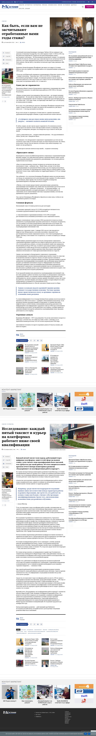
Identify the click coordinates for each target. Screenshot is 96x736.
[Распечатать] (37, 340)
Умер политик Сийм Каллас (77, 104)
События (4, 21)
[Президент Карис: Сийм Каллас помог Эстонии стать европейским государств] (45, 347)
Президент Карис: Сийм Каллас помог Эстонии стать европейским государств (57, 347)
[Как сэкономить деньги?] (27, 400)
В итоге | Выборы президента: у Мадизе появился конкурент (80, 98)
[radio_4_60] (84, 394)
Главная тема (72, 101)
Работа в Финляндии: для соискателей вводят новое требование (31, 370)
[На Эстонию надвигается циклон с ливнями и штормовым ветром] (19, 358)
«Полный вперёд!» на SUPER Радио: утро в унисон (45, 410)
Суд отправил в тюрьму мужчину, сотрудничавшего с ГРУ (79, 117)
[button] (82, 6)
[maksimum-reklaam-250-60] (84, 408)
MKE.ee (23, 42)
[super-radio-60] (84, 399)
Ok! (85, 733)
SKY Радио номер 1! (9, 409)
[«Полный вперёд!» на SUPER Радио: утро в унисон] (45, 400)
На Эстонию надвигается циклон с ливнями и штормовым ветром (31, 358)
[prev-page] (3, 101)
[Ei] (94, 734)
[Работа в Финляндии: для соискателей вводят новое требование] (19, 370)
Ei (89, 733)
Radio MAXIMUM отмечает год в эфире (62, 409)
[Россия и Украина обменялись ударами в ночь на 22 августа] (45, 370)
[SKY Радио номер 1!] (10, 400)
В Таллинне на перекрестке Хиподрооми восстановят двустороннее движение (54, 359)
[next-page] (5, 101)
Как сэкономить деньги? (27, 409)
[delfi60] (84, 404)
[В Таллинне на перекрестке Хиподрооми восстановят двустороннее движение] (45, 358)
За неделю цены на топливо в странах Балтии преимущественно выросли (80, 110)
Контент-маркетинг (11, 390)
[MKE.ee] (21, 42)
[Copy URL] (34, 340)
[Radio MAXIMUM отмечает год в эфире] (62, 400)
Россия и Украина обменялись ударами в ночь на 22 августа (57, 369)
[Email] (41, 340)
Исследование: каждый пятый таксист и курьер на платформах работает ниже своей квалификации (7, 90)
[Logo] (17, 712)
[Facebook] (30, 340)
